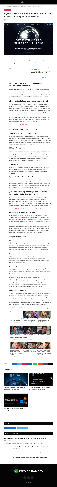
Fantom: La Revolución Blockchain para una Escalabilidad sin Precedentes (14, 388)
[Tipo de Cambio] (28, 2)
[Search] (51, 2)
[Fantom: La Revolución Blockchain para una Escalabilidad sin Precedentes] (16, 379)
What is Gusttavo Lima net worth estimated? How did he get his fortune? (30, 446)
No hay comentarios (28, 20)
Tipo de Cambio (30, 482)
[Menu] (6, 2)
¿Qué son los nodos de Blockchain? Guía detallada (21, 124)
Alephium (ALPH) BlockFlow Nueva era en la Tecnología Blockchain (25, 208)
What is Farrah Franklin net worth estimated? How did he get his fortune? (30, 452)
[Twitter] (5, 67)
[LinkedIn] (5, 71)
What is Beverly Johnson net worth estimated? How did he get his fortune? (30, 457)
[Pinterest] (5, 74)
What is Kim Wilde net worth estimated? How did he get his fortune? (25, 438)
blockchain (35, 89)
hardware (39, 117)
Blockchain (7, 10)
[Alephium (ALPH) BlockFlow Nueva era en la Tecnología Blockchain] (16, 400)
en (12, 440)
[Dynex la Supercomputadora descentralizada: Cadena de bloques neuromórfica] (28, 39)
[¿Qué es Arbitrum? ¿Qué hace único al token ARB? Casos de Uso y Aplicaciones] (41, 379)
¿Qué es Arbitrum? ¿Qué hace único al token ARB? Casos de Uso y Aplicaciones (40, 388)
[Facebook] (5, 63)
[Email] (5, 78)
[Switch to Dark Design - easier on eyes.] (49, 2)
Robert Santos (11, 20)
